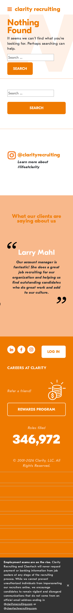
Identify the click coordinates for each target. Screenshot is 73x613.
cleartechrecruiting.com (22, 608)
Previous (7, 328)
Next (65, 328)
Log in (53, 352)
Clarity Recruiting (37, 9)
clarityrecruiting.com (20, 604)
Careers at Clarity (26, 368)
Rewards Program (36, 409)
